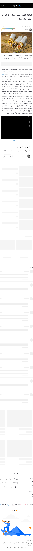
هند (3, 74)
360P (14, 141)
